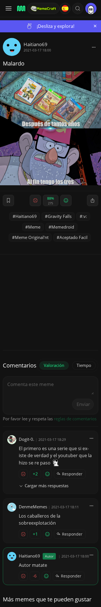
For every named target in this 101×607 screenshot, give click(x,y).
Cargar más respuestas (46, 485)
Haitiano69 (35, 44)
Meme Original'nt (32, 237)
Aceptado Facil (73, 237)
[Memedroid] (20, 8)
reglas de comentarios (75, 418)
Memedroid (62, 227)
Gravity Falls (60, 216)
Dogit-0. (26, 439)
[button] (77, 8)
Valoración (54, 365)
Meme (34, 227)
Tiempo (84, 365)
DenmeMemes (33, 506)
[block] (93, 46)
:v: (84, 216)
